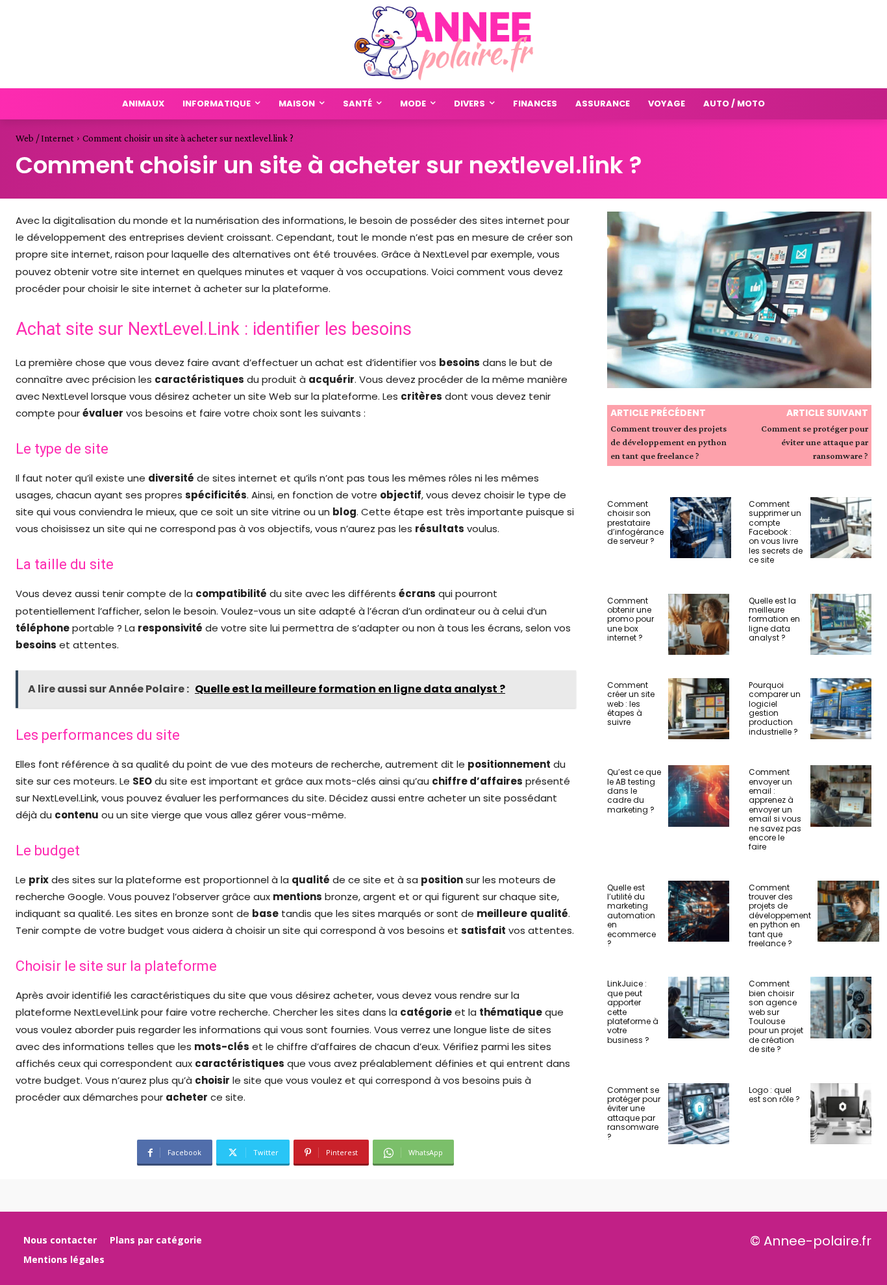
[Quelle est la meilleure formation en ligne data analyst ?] (840, 624)
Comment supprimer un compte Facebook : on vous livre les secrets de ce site (776, 531)
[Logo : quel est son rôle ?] (840, 1113)
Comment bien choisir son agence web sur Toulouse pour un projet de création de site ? (776, 1016)
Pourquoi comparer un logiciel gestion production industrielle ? (775, 708)
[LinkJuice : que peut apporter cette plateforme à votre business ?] (698, 1007)
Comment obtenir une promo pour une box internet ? (630, 619)
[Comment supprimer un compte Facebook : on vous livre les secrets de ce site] (840, 527)
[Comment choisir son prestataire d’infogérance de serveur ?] (700, 527)
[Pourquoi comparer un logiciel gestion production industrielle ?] (840, 708)
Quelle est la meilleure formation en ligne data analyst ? (774, 619)
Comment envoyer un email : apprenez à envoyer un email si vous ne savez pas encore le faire (775, 809)
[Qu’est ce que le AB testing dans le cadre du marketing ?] (698, 795)
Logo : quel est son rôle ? (774, 1094)
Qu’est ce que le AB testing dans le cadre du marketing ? (634, 790)
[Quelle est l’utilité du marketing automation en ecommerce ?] (698, 911)
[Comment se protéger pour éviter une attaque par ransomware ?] (698, 1113)
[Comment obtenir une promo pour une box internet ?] (698, 624)
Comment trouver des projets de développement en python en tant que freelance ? (668, 442)
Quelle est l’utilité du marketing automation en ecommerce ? (631, 915)
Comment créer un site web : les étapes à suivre (631, 703)
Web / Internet (45, 138)
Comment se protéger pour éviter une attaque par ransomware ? (814, 442)
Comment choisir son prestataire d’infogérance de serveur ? (635, 522)
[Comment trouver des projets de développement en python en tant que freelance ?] (848, 911)
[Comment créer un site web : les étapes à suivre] (698, 708)
